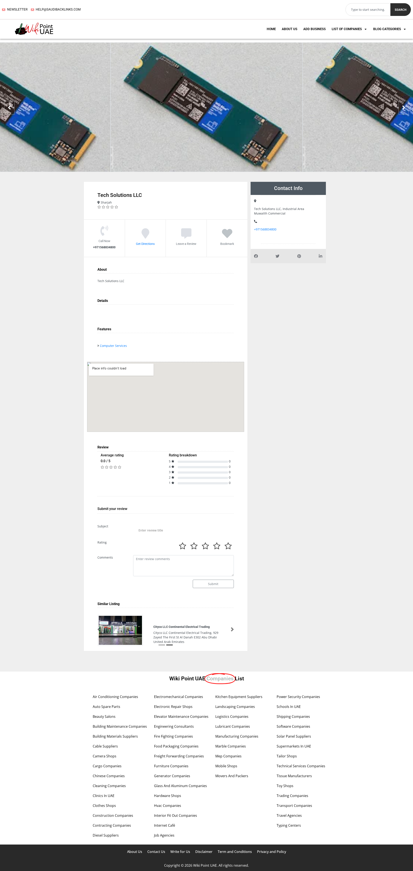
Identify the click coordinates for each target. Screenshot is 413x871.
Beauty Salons (104, 716)
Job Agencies (164, 835)
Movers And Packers (231, 776)
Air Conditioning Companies (115, 696)
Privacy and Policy (271, 851)
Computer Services (113, 346)
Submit (213, 584)
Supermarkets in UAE (294, 746)
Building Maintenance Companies (120, 726)
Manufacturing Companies (236, 736)
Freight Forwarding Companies (179, 756)
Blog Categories (387, 29)
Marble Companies (230, 746)
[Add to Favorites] (227, 236)
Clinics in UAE (103, 795)
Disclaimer (204, 851)
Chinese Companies (109, 776)
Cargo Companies (107, 766)
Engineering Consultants (174, 726)
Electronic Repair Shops (173, 706)
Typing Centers (289, 825)
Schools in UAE (289, 706)
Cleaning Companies (109, 785)
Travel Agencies (289, 815)
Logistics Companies (231, 716)
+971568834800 (265, 229)
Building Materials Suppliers (115, 736)
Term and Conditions (235, 851)
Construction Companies (113, 815)
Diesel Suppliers (106, 835)
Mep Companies (228, 756)
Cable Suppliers (105, 746)
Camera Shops (104, 756)
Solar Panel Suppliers (294, 736)
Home (271, 29)
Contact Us (156, 851)
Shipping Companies (293, 716)
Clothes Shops (104, 805)
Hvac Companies (167, 805)
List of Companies (347, 29)
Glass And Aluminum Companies (180, 785)
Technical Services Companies (301, 766)
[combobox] (367, 9)
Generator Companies (172, 776)
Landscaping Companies (235, 706)
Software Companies (293, 726)
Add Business (314, 29)
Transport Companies (294, 805)
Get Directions (145, 244)
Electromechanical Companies (178, 696)
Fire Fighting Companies (173, 736)
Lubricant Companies (232, 726)
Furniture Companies (171, 766)
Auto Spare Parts (106, 706)
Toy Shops (285, 785)
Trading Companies (292, 795)
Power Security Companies (298, 696)
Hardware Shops (167, 795)
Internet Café (164, 825)
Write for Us (180, 851)
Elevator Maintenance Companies (181, 716)
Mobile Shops (226, 766)
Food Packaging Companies (176, 746)
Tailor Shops (287, 756)
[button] (99, 629)
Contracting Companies (112, 825)
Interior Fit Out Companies (175, 815)
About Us (289, 29)
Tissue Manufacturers (294, 776)
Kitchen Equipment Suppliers (238, 696)
